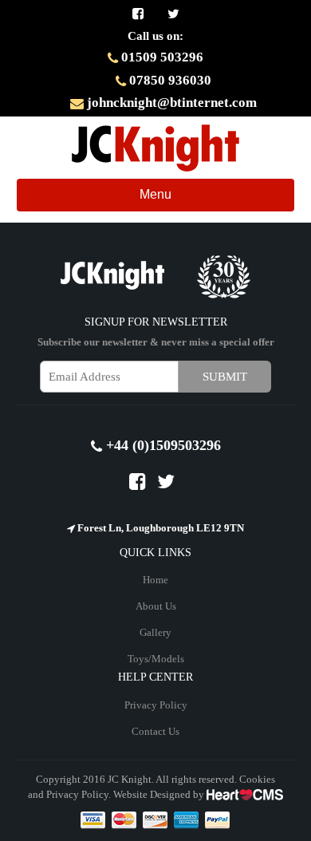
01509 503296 (160, 57)
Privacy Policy (155, 705)
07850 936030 (168, 80)
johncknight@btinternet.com (170, 102)
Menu (168, 199)
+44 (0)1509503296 (161, 445)
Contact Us (155, 731)
